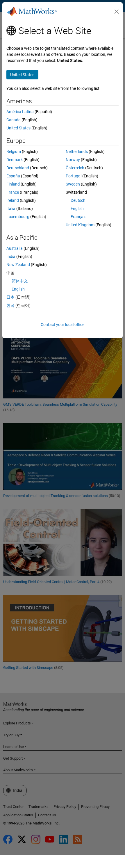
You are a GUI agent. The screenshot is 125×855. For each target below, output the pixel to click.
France (12, 192)
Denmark (14, 159)
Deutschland (17, 167)
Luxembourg (17, 216)
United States (18, 128)
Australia (14, 248)
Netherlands (77, 151)
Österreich (75, 167)
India (10, 256)
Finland (13, 184)
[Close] (116, 12)
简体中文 (20, 281)
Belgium (13, 151)
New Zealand (18, 264)
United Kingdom (80, 224)
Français (78, 216)
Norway (73, 159)
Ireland (12, 200)
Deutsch (78, 200)
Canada (13, 119)
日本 (10, 297)
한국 (10, 305)
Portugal (73, 176)
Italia (10, 208)
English (77, 208)
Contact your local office (62, 324)
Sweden (73, 184)
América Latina (20, 111)
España (13, 176)
